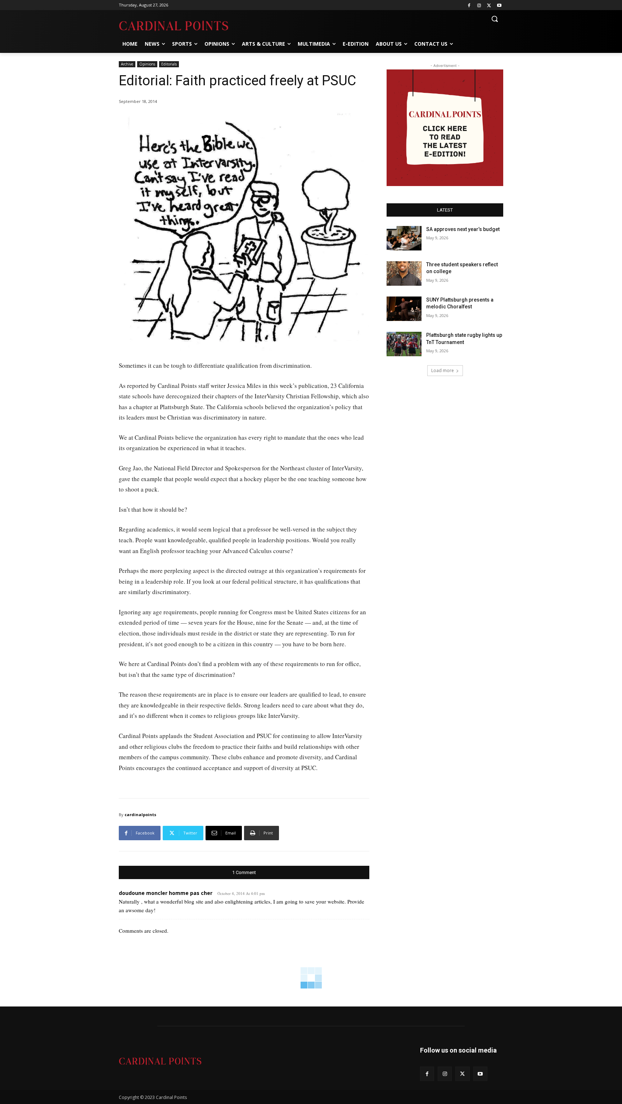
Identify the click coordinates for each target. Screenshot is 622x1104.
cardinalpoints (140, 814)
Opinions (147, 64)
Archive (127, 64)
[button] (494, 18)
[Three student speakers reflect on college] (404, 273)
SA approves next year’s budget (463, 229)
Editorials (169, 64)
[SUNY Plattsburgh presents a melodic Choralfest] (404, 309)
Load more (442, 370)
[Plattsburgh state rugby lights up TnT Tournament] (404, 344)
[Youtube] (499, 5)
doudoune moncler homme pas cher (165, 893)
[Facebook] (469, 5)
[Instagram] (479, 5)
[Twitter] (489, 5)
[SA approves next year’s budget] (404, 238)
